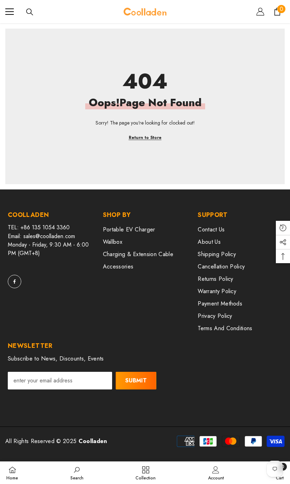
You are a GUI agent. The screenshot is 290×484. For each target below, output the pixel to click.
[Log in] (260, 12)
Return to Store (145, 137)
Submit (136, 380)
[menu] (9, 11)
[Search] (29, 12)
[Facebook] (14, 281)
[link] (77, 473)
